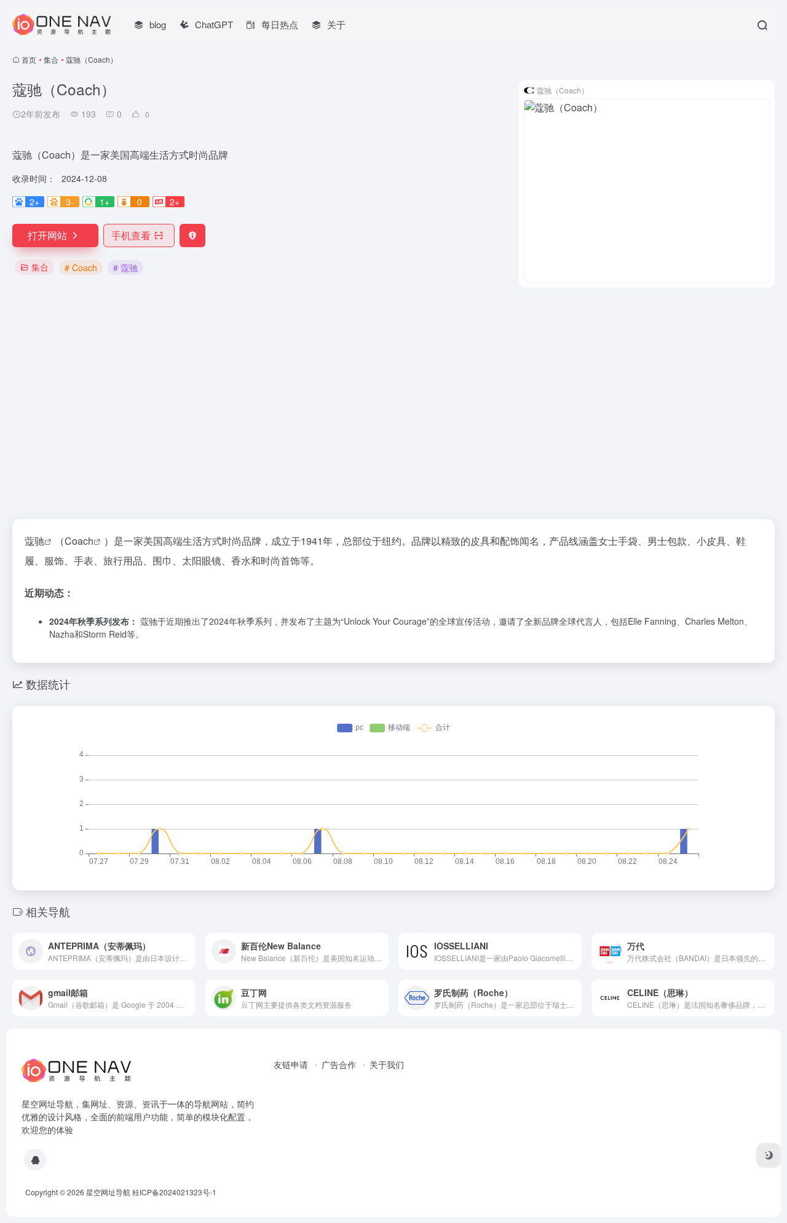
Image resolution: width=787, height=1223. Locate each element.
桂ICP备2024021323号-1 (174, 1192)
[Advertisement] (393, 403)
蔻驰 (34, 541)
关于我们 (387, 1064)
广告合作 (339, 1064)
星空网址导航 (108, 1192)
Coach (79, 541)
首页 (29, 59)
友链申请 (291, 1064)
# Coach (81, 267)
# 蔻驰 (125, 267)
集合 (51, 59)
